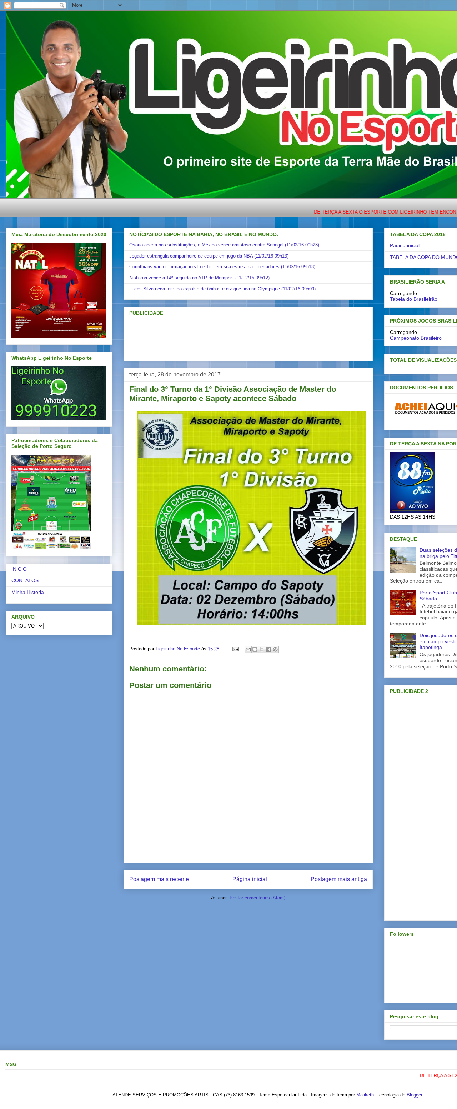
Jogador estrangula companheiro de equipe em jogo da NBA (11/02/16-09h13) (208, 256)
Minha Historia (27, 592)
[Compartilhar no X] (261, 649)
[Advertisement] (236, 337)
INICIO (19, 569)
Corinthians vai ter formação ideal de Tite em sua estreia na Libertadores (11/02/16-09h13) (222, 266)
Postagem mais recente (159, 879)
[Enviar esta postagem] (235, 648)
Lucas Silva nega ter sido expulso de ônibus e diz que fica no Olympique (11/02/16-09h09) (222, 288)
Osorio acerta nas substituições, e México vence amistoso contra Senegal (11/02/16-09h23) (224, 245)
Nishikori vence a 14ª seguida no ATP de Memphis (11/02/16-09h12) (199, 277)
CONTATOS (25, 580)
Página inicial (249, 879)
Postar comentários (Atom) (257, 897)
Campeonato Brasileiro (416, 338)
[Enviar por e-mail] (248, 649)
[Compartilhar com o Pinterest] (275, 649)
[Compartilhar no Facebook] (268, 649)
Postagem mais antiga (339, 879)
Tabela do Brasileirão (413, 299)
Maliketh (365, 1095)
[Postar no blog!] (254, 649)
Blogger (414, 1095)
